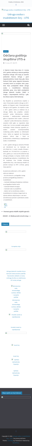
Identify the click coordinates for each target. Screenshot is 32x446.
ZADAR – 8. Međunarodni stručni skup (15, 216)
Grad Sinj (16, 356)
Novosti (6, 51)
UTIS (16, 63)
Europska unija (16, 246)
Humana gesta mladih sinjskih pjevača (16, 211)
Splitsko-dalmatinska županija (16, 373)
